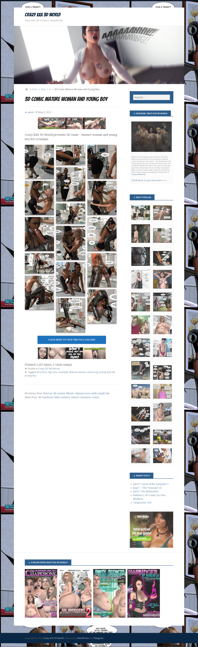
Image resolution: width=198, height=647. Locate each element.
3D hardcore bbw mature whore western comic (68, 397)
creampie (63, 372)
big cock (52, 372)
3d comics (42, 372)
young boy (30, 375)
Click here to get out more (146, 180)
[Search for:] (151, 97)
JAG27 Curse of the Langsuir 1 (151, 484)
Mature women (77, 372)
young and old (107, 372)
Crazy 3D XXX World (49, 368)
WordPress (83, 638)
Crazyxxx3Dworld (138, 174)
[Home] (26, 89)
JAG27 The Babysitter (146, 491)
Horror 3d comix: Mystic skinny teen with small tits (76, 393)
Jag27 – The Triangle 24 (147, 487)
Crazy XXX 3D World (42, 14)
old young (92, 372)
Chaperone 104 (142, 502)
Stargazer (98, 638)
